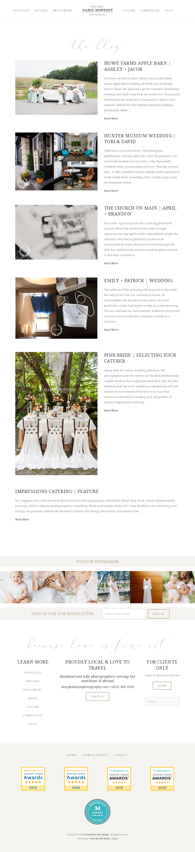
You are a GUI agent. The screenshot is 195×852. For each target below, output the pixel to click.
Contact (120, 755)
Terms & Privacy (95, 755)
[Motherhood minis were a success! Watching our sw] (178, 587)
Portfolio (21, 10)
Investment (62, 10)
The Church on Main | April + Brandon (140, 211)
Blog (169, 10)
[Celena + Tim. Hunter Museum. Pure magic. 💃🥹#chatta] (146, 587)
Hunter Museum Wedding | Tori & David (140, 138)
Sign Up (159, 614)
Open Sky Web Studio (100, 838)
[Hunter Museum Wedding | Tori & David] (56, 189)
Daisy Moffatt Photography (96, 834)
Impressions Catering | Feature (57, 491)
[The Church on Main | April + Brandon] (56, 258)
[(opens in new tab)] (33, 789)
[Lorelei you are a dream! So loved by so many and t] (81, 587)
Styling (129, 10)
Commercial (150, 10)
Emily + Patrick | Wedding (138, 280)
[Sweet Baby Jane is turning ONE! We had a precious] (16, 587)
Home (72, 755)
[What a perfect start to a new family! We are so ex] (114, 587)
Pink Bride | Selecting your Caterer (140, 358)
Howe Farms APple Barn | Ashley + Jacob (137, 66)
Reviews (41, 10)
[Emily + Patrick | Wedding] (56, 338)
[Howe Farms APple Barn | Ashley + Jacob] (56, 114)
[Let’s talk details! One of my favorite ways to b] (49, 587)
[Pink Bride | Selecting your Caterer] (56, 474)
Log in (114, 838)
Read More (111, 118)
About (33, 698)
